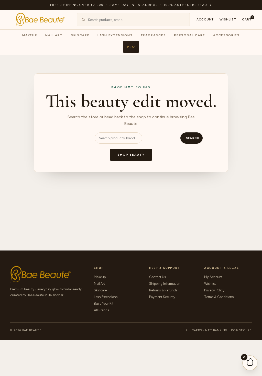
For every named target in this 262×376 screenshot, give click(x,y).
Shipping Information (164, 284)
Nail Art (53, 35)
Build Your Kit (103, 303)
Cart (247, 19)
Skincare (80, 35)
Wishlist (228, 19)
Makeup (29, 35)
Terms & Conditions (219, 297)
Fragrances (153, 35)
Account (205, 19)
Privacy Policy (214, 290)
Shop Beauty (130, 154)
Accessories (226, 35)
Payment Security (162, 297)
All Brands (101, 310)
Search (193, 138)
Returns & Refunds (163, 290)
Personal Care (189, 35)
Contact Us (157, 277)
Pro (131, 47)
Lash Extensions (115, 35)
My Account (213, 277)
